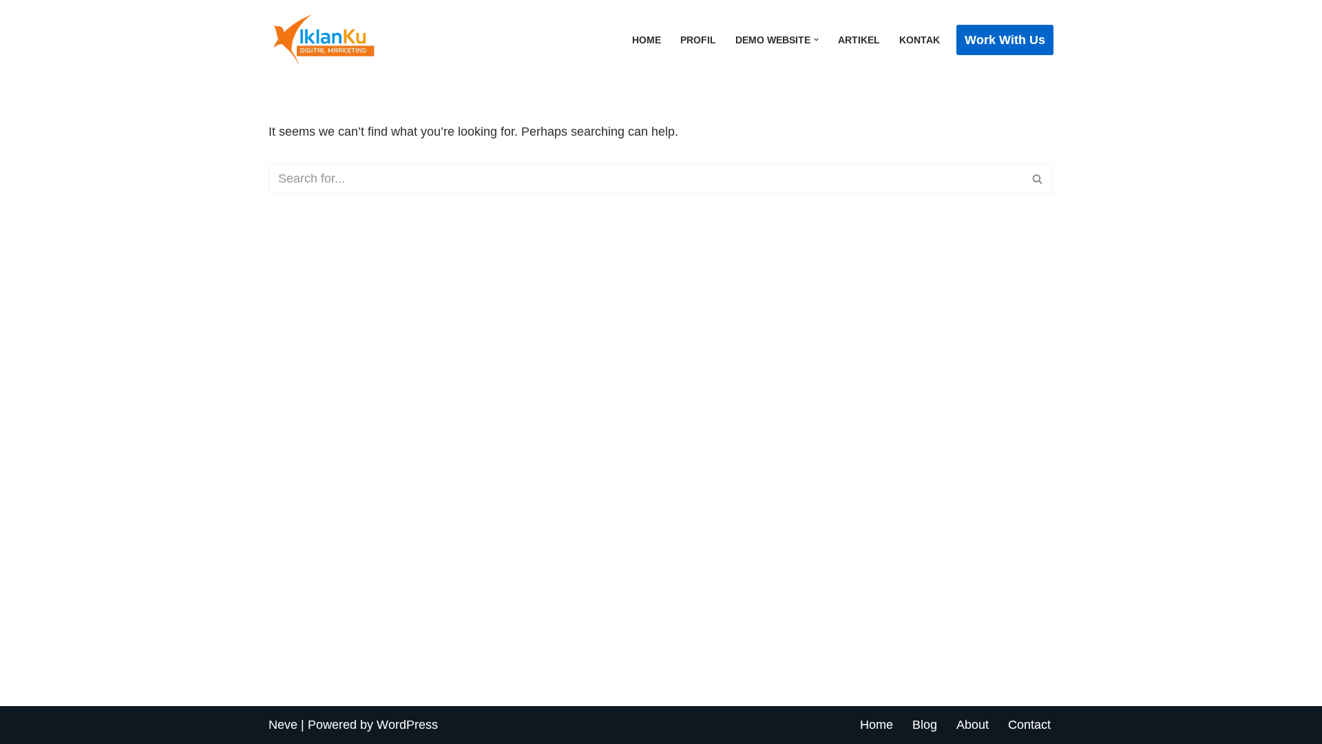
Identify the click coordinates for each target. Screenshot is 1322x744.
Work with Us (1005, 40)
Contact (1029, 725)
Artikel (859, 39)
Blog (924, 725)
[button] (816, 39)
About (972, 725)
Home (646, 39)
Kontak (919, 39)
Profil (698, 39)
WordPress (407, 725)
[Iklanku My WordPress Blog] (337, 40)
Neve (283, 725)
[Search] (1037, 178)
